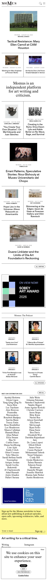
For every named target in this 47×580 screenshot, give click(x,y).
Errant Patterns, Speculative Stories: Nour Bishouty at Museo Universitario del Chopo (23, 176)
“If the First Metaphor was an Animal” (11, 374)
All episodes (39, 383)
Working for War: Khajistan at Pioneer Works (12, 72)
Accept (23, 566)
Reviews (17, 35)
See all (41, 393)
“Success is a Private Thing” (35, 374)
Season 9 (11, 337)
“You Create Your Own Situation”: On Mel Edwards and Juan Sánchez (11, 131)
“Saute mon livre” (11, 342)
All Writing (40, 266)
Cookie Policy (23, 576)
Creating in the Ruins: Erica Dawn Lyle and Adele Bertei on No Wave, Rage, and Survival (35, 129)
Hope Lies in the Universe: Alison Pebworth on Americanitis (11, 210)
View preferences (23, 572)
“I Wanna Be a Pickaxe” (35, 342)
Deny (23, 569)
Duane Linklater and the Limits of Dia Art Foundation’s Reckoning (23, 255)
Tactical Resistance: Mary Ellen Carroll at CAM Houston (23, 45)
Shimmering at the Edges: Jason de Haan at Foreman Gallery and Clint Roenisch (35, 211)
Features (29, 67)
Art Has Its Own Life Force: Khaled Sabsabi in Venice (35, 72)
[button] (42, 549)
